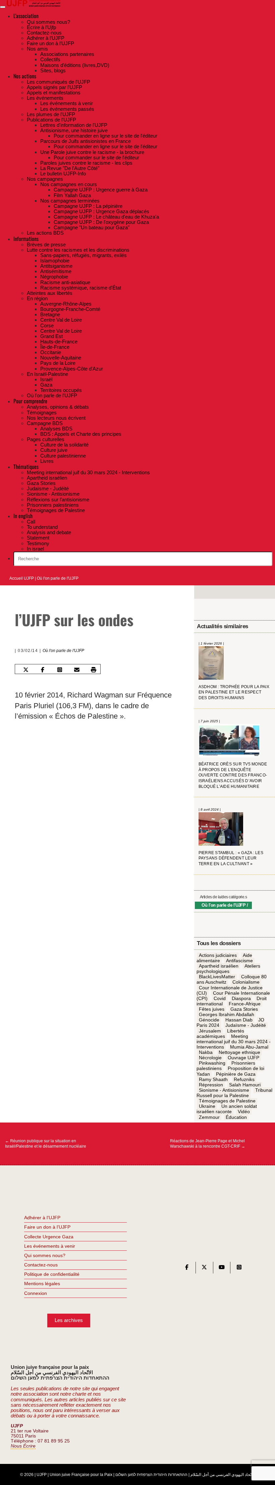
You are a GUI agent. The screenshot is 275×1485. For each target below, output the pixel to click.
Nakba (206, 1052)
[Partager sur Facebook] (42, 669)
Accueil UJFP (21, 578)
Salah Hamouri (245, 1084)
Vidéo (244, 1112)
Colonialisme (246, 982)
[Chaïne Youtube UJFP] (221, 1268)
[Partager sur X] (25, 669)
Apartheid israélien (218, 966)
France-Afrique (245, 1003)
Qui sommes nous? (44, 1255)
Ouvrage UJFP (243, 1058)
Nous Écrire (23, 1446)
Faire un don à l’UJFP (47, 1227)
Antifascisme (239, 960)
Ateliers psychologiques (228, 968)
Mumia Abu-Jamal (249, 1047)
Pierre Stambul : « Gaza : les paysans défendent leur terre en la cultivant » (231, 858)
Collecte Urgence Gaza (48, 1236)
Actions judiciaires (218, 955)
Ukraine (207, 1106)
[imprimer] (93, 669)
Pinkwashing (212, 1063)
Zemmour (209, 1117)
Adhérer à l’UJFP (42, 1217)
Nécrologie (210, 1058)
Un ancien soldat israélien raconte (227, 1109)
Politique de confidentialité (51, 1274)
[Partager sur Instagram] (59, 669)
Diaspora (241, 998)
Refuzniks (244, 1079)
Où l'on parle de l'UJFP (57, 578)
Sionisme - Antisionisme (224, 1090)
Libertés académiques (220, 1033)
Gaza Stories (244, 1009)
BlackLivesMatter (217, 977)
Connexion (35, 1293)
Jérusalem (210, 1031)
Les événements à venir (49, 1246)
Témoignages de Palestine (227, 1101)
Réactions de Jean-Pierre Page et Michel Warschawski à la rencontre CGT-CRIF (207, 1144)
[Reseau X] (204, 1268)
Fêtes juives (211, 1009)
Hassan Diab (239, 1020)
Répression (211, 1084)
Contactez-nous (41, 1264)
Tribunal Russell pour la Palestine (234, 1092)
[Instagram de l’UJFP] (239, 1268)
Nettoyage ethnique (239, 1052)
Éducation (236, 1117)
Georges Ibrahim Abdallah (226, 1014)
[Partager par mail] (76, 669)
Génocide (209, 1020)
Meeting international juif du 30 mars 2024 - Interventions (234, 1042)
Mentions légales (42, 1283)
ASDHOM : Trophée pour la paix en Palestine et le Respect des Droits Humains (234, 692)
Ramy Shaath (213, 1079)
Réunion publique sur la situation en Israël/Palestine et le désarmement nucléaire (45, 1144)
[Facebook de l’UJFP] (186, 1268)
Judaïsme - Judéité (245, 1025)
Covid (220, 998)
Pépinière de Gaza (236, 1074)
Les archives (69, 1320)
